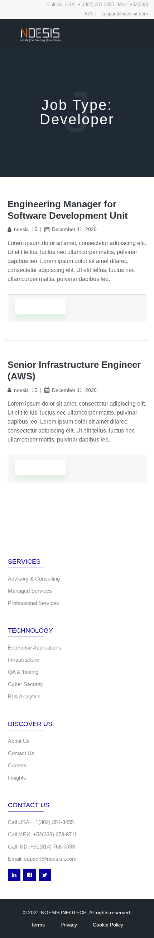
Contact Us (21, 753)
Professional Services (33, 603)
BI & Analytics (24, 696)
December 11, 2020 (74, 229)
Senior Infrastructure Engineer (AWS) (74, 370)
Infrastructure (23, 660)
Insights (17, 778)
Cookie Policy (108, 925)
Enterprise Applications (34, 647)
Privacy (69, 925)
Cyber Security (25, 684)
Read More (40, 307)
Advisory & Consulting (34, 579)
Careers (17, 765)
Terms (38, 925)
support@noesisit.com (124, 14)
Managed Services (30, 591)
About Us (19, 741)
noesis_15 (25, 229)
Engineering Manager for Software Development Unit (68, 210)
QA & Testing (23, 672)
